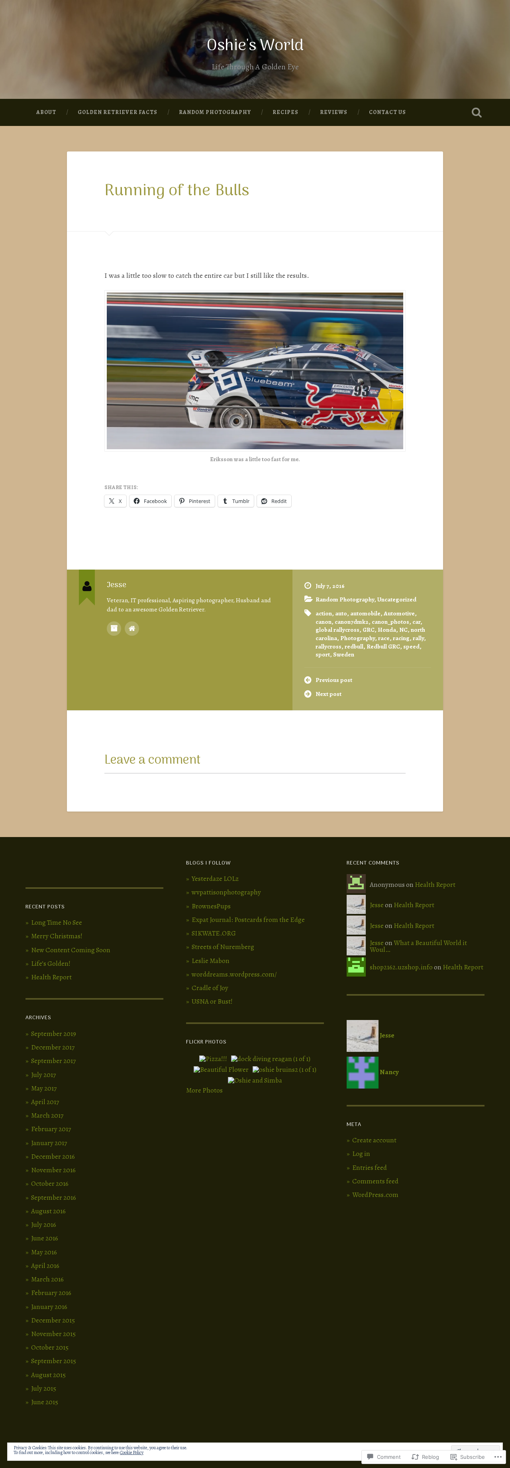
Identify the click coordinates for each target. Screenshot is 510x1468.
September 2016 (53, 1197)
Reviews (333, 112)
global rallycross (337, 629)
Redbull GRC (383, 646)
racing (401, 638)
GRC (369, 629)
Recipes (285, 112)
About (46, 112)
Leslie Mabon (211, 960)
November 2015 (53, 1333)
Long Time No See (56, 922)
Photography (357, 638)
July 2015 (43, 1388)
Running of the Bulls (176, 191)
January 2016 (49, 1306)
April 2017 (45, 1101)
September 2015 (53, 1361)
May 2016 (44, 1252)
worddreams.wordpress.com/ (234, 974)
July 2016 (43, 1224)
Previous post (334, 680)
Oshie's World (255, 46)
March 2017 (47, 1115)
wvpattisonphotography (226, 892)
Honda (387, 629)
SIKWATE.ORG (214, 933)
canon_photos (390, 621)
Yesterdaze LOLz (215, 878)
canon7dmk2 (352, 621)
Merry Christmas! (56, 936)
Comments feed (375, 1181)
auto (341, 613)
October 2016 (50, 1183)
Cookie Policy (131, 1452)
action (324, 613)
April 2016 (45, 1265)
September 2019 (53, 1033)
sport (323, 654)
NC (403, 629)
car (416, 621)
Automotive (399, 613)
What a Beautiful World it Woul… (418, 946)
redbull (354, 646)
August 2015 (48, 1375)
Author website (132, 628)
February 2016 (51, 1292)
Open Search (476, 112)
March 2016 (47, 1279)
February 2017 (51, 1129)
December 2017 (53, 1047)
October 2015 (50, 1347)
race (384, 638)
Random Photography (215, 112)
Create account (374, 1140)
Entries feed (369, 1167)
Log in (361, 1153)
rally (418, 638)
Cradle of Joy (210, 987)
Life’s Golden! (51, 963)
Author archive (114, 628)
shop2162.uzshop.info (401, 967)
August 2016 (48, 1211)
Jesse (377, 905)
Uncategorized (396, 599)
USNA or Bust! (212, 1001)
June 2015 (44, 1402)
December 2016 (53, 1156)
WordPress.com (375, 1194)
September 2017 (53, 1060)
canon (324, 621)
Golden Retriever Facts (117, 112)
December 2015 (53, 1320)
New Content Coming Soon (70, 950)
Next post (328, 694)
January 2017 (49, 1143)
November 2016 (53, 1170)
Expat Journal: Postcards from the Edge (248, 919)
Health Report (51, 977)
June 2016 (44, 1238)
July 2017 (43, 1074)
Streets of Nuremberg (223, 946)
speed (411, 646)
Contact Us (387, 112)
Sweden (343, 654)
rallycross (328, 646)
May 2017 (44, 1088)
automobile (365, 613)
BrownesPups (211, 906)
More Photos (204, 1090)
